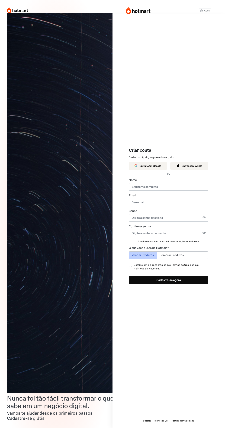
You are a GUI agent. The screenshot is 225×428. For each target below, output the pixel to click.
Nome (133, 180)
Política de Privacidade (183, 421)
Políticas (139, 268)
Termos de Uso (180, 264)
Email (132, 195)
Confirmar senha (140, 226)
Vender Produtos (143, 255)
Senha (133, 211)
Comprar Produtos (171, 255)
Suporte (147, 421)
